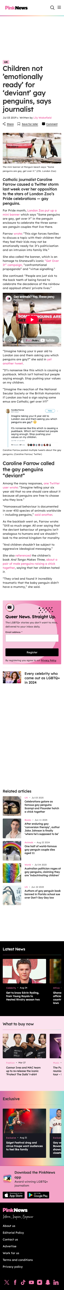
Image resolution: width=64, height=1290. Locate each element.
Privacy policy (13, 1266)
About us (9, 1226)
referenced (23, 555)
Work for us (11, 1253)
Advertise (9, 1246)
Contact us (10, 1239)
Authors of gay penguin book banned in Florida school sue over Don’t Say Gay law (43, 894)
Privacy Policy (48, 660)
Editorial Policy (13, 1232)
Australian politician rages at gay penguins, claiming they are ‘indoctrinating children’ (43, 872)
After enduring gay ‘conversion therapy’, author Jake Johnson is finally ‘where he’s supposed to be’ (42, 829)
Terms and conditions (18, 1260)
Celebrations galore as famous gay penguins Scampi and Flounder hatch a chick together (42, 806)
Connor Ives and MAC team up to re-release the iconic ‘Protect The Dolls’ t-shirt (23, 1071)
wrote (18, 233)
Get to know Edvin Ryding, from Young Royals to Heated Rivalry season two (23, 996)
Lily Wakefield (42, 117)
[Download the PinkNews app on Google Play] (38, 1195)
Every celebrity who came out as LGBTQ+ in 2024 (42, 677)
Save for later (30, 124)
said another (43, 514)
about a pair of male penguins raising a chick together (30, 563)
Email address (18, 632)
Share (10, 124)
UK (6, 62)
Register (32, 652)
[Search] (52, 8)
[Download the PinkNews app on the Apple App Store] (14, 1195)
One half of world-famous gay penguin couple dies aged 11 (41, 850)
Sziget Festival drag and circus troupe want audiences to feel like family (24, 1146)
